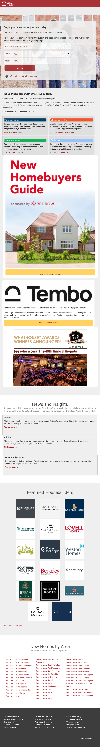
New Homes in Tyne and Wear (77, 666)
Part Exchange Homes (43, 727)
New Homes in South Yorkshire (48, 665)
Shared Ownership (59, 120)
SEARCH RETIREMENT (59, 153)
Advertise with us (10, 717)
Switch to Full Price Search (26, 76)
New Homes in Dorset (44, 692)
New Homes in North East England (79, 695)
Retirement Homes (42, 722)
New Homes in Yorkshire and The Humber (79, 685)
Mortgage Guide (72, 725)
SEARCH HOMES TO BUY (13, 132)
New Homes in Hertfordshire (47, 674)
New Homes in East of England (78, 689)
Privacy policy (9, 727)
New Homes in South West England (80, 692)
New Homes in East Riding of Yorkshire (47, 661)
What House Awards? (74, 727)
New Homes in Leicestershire (17, 675)
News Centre (9, 722)
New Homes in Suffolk (44, 683)
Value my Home (72, 722)
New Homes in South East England (79, 681)
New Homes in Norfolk (44, 680)
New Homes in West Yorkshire (48, 668)
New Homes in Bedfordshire (47, 677)
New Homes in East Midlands (77, 678)
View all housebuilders (11, 625)
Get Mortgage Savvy (48, 323)
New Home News (73, 717)
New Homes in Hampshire (16, 684)
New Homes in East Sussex (16, 681)
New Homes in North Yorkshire (48, 671)
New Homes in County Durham (78, 669)
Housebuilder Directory (44, 717)
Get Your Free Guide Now (50, 274)
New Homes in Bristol (74, 660)
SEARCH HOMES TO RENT (14, 153)
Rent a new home (12, 140)
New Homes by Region (12, 719)
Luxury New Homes (42, 725)
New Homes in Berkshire (15, 693)
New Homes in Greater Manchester (20, 666)
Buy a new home (11, 120)
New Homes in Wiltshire (45, 695)
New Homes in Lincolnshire (16, 672)
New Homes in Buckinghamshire (18, 690)
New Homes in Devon (44, 698)
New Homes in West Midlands (17, 663)
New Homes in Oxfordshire (16, 687)
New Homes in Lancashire (16, 669)
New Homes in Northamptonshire (19, 678)
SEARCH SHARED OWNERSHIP (62, 132)
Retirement (56, 140)
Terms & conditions (11, 725)
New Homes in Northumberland (78, 663)
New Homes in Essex (44, 689)
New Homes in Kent (13, 696)
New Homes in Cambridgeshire (48, 686)
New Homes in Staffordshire (17, 660)
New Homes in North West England (79, 675)
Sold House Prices (73, 719)
